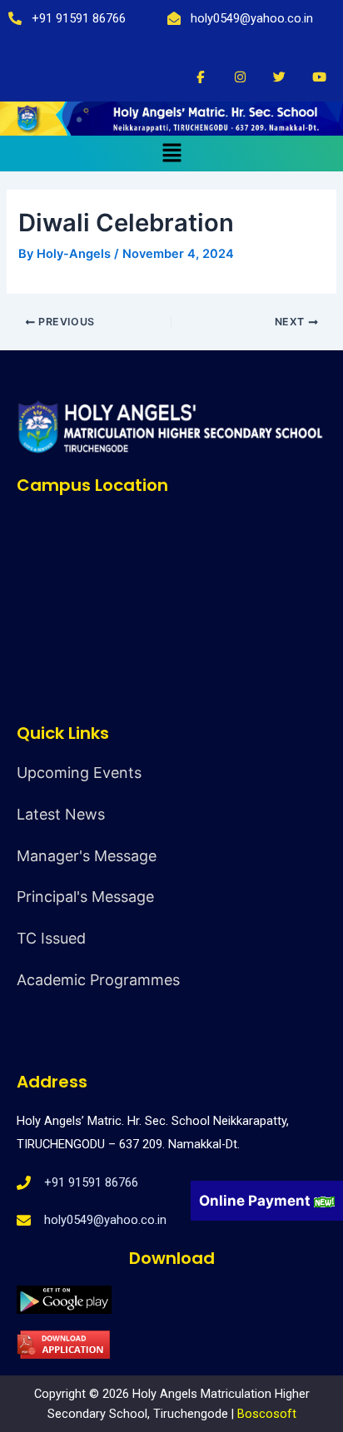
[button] (171, 153)
